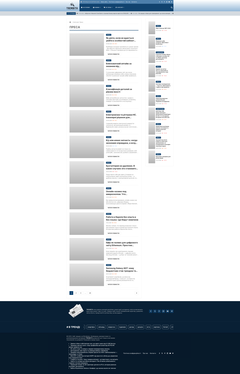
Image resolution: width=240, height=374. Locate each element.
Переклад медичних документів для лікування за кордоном (162, 100)
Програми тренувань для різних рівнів (163, 157)
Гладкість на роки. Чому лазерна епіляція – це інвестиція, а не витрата (94, 359)
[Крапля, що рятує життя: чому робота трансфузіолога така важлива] (151, 70)
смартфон (87, 327)
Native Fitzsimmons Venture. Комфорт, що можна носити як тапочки (93, 368)
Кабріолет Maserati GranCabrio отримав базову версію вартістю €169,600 (103, 13)
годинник (118, 327)
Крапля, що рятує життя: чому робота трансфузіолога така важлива (162, 71)
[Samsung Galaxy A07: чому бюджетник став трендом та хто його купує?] (86, 275)
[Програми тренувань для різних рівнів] (151, 157)
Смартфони (160, 108)
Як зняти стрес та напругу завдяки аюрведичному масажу (90, 349)
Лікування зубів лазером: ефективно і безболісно (162, 42)
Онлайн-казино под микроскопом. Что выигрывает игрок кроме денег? (119, 192)
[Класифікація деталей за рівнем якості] (86, 95)
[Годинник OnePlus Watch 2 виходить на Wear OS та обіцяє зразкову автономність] (151, 56)
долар (128, 327)
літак (169, 327)
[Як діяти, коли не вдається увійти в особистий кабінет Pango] (86, 44)
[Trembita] (72, 5)
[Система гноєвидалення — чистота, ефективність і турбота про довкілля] (151, 85)
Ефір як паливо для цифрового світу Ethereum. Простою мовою (122, 244)
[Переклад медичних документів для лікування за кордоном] (151, 99)
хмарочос (107, 327)
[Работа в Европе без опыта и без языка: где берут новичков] (86, 223)
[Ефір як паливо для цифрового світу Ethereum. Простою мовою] (86, 249)
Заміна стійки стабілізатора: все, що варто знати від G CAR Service (92, 343)
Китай (161, 327)
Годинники (160, 52)
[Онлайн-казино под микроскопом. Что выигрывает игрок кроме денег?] (86, 198)
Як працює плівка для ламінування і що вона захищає (151, 13)
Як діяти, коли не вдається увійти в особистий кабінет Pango (120, 39)
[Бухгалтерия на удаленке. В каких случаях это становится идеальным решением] (86, 172)
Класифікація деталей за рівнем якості (119, 90)
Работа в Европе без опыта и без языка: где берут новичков (122, 218)
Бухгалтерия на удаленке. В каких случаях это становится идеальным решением (122, 167)
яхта (144, 327)
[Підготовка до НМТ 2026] (151, 27)
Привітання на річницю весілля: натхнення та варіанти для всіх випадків (162, 129)
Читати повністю (113, 54)
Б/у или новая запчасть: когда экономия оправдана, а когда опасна (121, 141)
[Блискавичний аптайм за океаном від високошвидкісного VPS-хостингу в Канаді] (86, 70)
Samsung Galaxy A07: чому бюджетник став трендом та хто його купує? (121, 269)
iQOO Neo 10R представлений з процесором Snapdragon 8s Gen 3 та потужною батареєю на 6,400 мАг (163, 114)
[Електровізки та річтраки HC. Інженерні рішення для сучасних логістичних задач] (86, 121)
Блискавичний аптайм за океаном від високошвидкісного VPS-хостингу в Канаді (119, 65)
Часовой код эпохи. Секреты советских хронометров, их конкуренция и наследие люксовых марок (163, 143)
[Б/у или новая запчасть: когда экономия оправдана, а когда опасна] (86, 147)
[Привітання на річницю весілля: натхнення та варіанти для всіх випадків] (151, 128)
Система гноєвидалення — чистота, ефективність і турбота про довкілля (163, 85)
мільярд (98, 327)
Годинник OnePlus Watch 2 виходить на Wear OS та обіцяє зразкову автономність (163, 57)
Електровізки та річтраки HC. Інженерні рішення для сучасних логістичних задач (121, 116)
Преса (109, 34)
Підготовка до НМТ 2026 (163, 28)
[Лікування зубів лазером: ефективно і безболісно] (151, 42)
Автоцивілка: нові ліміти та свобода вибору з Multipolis (89, 350)
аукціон (136, 327)
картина (153, 327)
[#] (159, 2)
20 (90, 293)
